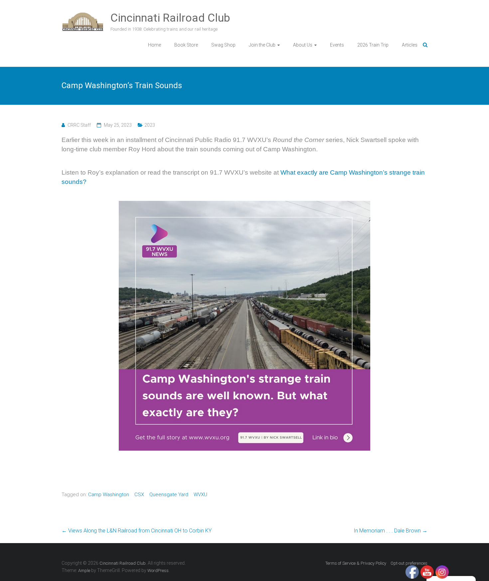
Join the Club (262, 45)
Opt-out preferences (409, 563)
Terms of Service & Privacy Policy (355, 563)
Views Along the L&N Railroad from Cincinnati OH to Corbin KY (137, 530)
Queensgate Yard (168, 495)
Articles (409, 45)
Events (337, 45)
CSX (139, 495)
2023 (149, 125)
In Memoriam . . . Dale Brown (390, 530)
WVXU (200, 495)
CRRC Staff (79, 125)
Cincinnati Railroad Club (170, 17)
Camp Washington (108, 495)
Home (154, 45)
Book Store (186, 45)
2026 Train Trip (373, 45)
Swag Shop (223, 45)
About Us (302, 45)
